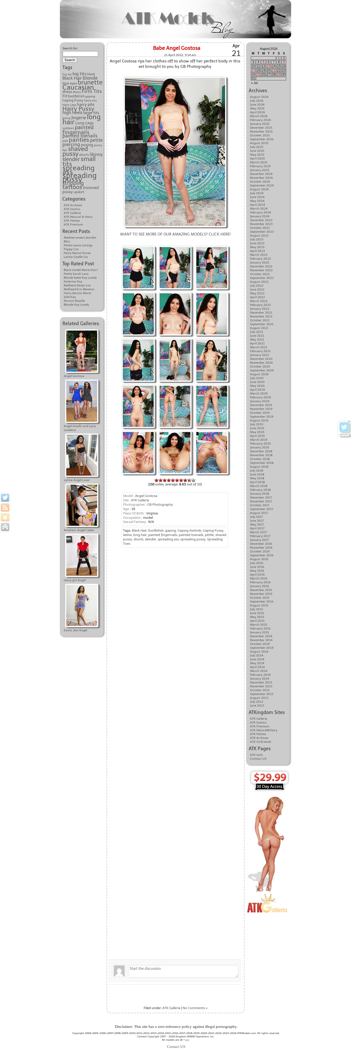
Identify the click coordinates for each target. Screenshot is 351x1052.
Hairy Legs (69, 105)
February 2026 (260, 120)
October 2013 (260, 690)
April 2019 (257, 436)
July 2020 (257, 378)
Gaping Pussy (72, 100)
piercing (71, 144)
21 (273, 70)
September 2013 (261, 694)
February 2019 (260, 443)
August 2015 (259, 605)
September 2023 (262, 231)
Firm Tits (92, 91)
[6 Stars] (177, 480)
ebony (77, 92)
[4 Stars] (169, 480)
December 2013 (261, 682)
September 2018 (262, 463)
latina (127, 535)
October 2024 (260, 181)
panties (79, 139)
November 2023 (261, 224)
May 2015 (257, 617)
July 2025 (256, 147)
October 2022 (260, 274)
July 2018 (256, 470)
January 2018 (259, 493)
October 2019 (260, 413)
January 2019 (259, 447)
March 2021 (258, 347)
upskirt (78, 192)
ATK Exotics (72, 209)
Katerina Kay (73, 281)
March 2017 (258, 532)
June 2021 (257, 335)
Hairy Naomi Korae (77, 253)
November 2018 (261, 455)
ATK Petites (72, 220)
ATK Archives (73, 205)
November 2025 (261, 131)
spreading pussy (79, 177)
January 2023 (259, 262)
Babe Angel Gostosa (176, 48)
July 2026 (256, 100)
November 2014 (261, 640)
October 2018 (260, 459)
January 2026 (259, 124)
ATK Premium (73, 224)
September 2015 (261, 601)
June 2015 (257, 613)
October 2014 (260, 644)
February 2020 (260, 397)
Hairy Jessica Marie (77, 293)
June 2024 (257, 197)
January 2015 (259, 632)
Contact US (258, 758)
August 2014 (259, 651)
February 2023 (260, 258)
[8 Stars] (185, 480)
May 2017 (257, 524)
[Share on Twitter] (5, 498)
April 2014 (257, 667)
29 (279, 74)
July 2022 (256, 285)
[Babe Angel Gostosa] (175, 293)
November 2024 (261, 178)
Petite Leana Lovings (78, 245)
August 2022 (259, 282)
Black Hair (72, 78)
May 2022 (257, 293)
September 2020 (262, 370)
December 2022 (261, 266)
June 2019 (257, 428)
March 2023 (258, 255)
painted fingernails (78, 129)
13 (268, 66)
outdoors (68, 128)
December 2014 (261, 636)
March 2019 (258, 440)
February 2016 (260, 582)
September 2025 (262, 139)
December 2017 (261, 497)
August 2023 (259, 235)
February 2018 (260, 490)
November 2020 (261, 362)
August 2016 (259, 559)
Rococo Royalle (74, 301)
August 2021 (259, 328)
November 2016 (261, 547)
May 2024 (257, 201)
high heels (72, 112)
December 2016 (261, 544)
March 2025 (258, 162)
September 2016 (261, 555)
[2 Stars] (161, 480)
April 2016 (257, 574)
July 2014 (256, 655)
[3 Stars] (165, 480)
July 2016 (256, 563)
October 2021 (260, 320)
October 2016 (260, 551)
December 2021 (261, 312)
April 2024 (257, 204)
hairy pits (85, 104)
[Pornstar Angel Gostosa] (138, 246)
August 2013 (259, 698)
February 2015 (260, 628)
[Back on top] (5, 527)
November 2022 (261, 270)
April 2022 (257, 297)
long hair (140, 535)
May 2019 (257, 432)
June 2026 (257, 104)
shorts (84, 155)
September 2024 (262, 185)
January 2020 (260, 401)
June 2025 (257, 151)
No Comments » (195, 1008)
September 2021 (261, 324)
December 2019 (261, 405)
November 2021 (261, 316)
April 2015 (257, 621)
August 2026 (259, 97)
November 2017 (261, 501)
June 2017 (257, 520)
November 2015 (261, 594)
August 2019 (259, 420)
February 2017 (260, 536)
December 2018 (261, 451)
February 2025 (260, 166)
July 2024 (256, 193)
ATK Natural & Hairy (78, 217)
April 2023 (257, 251)
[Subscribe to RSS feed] (5, 507)
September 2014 (261, 648)
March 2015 (258, 624)
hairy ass (90, 100)
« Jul (254, 83)
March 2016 (258, 578)
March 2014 (258, 671)
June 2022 (257, 289)
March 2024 (258, 208)
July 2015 (256, 609)
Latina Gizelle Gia (76, 257)
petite (96, 140)
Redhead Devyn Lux (77, 285)
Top (338, 1039)
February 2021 (260, 351)
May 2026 (257, 108)
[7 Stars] (181, 480)
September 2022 (262, 278)
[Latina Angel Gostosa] (175, 246)
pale (65, 141)
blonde (90, 78)
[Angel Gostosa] (175, 77)
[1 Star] (156, 480)
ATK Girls (256, 755)
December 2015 (261, 590)
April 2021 (257, 343)
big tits (79, 73)
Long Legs (84, 122)
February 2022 (260, 305)
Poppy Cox (71, 249)
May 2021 (257, 339)
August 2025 (259, 143)
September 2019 (261, 416)
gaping (90, 96)
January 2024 (259, 216)
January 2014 (259, 678)
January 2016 (259, 586)
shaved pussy (75, 151)
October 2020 (260, 366)
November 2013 (261, 686)
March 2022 (258, 301)
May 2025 (257, 154)
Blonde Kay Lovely (76, 304)
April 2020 (257, 389)
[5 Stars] (173, 480)
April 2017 (257, 528)
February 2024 (260, 212)
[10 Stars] (193, 480)
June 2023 (257, 243)
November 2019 (261, 409)
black (91, 74)
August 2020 (259, 374)
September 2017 (261, 509)
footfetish (76, 96)
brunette (90, 82)
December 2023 (261, 220)
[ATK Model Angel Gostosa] (175, 339)
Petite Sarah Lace (76, 274)
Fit (64, 95)
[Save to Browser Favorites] (5, 517)
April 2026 (257, 112)
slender (71, 159)
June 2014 (257, 659)
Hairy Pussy (78, 108)
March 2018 (258, 486)
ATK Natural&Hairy (263, 730)
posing (87, 145)
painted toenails (79, 136)
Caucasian (78, 87)
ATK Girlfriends (260, 742)
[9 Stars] (189, 480)
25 (258, 74)
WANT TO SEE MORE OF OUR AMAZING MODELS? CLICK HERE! (175, 234)
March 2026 (258, 116)
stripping (73, 183)
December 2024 (261, 174)
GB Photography (160, 504)
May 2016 (257, 570)
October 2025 (260, 135)
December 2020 (261, 359)
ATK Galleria (72, 213)
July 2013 (256, 701)
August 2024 (259, 189)
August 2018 (259, 466)
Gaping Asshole (189, 530)
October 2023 (260, 228)
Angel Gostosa (146, 496)
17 (253, 70)
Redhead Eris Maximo (79, 289)
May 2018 (257, 478)
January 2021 (259, 355)
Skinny (96, 154)
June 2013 (257, 705)
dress (67, 91)
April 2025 (257, 158)
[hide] (349, 421)
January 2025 (259, 170)
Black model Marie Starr (81, 270)
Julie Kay (70, 297)
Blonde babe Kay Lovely (80, 277)
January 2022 (259, 309)
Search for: (70, 48)
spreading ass (78, 170)
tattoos (72, 187)
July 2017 (256, 517)
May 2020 (257, 386)
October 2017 (259, 505)
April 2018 (257, 482)
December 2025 (261, 127)
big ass (67, 74)
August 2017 (259, 513)
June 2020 (257, 382)
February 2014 (260, 675)
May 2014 (257, 663)
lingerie (78, 117)
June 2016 (257, 567)
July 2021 (256, 332)
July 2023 (256, 239)
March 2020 (259, 393)
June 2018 (257, 474)
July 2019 (256, 424)
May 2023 (257, 247)
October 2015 (260, 597)
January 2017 (259, 540)
